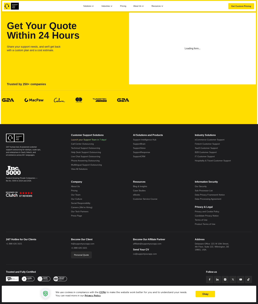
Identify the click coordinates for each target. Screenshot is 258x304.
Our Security (201, 186)
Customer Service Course (146, 199)
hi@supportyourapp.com (83, 244)
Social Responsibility (81, 203)
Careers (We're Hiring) (82, 207)
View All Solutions (80, 169)
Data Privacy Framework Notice (211, 195)
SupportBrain (139, 144)
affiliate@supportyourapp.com (148, 244)
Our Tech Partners (80, 212)
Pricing (122, 6)
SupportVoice (140, 148)
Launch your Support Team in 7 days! (89, 140)
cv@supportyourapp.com (146, 254)
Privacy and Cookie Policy (208, 212)
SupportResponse (142, 152)
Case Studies (139, 191)
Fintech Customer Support (208, 144)
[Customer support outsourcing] (11, 6)
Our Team (76, 195)
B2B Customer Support (207, 152)
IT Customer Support (205, 157)
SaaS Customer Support (207, 148)
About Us (76, 186)
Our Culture (77, 199)
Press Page (77, 216)
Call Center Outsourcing (83, 144)
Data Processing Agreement (209, 199)
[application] (129, 294)
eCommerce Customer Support (211, 140)
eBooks (137, 195)
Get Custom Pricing (240, 6)
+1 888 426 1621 (14, 244)
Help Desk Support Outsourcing (87, 152)
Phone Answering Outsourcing (86, 161)
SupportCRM (139, 157)
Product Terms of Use (206, 224)
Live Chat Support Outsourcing (87, 157)
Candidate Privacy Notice (208, 216)
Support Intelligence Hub (145, 140)
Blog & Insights (140, 186)
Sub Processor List (204, 191)
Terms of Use (201, 220)
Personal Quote (82, 255)
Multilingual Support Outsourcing (87, 165)
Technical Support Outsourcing (86, 148)
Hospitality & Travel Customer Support (214, 161)
